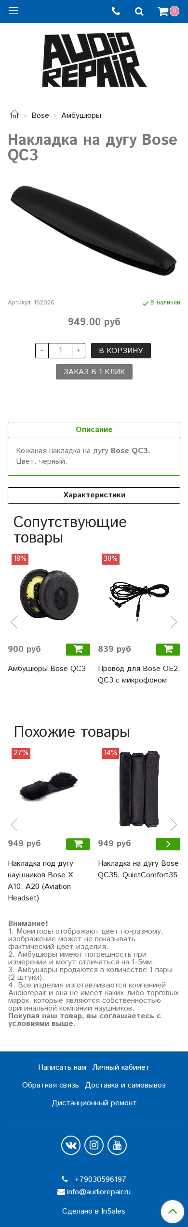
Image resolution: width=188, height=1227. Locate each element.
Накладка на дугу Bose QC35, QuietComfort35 (138, 869)
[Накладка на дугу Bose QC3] (94, 231)
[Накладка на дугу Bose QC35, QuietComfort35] (139, 789)
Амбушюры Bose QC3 (47, 668)
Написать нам (62, 1067)
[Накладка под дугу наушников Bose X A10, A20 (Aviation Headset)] (49, 789)
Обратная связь (50, 1085)
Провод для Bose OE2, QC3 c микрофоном (139, 674)
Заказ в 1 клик (94, 372)
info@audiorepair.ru (99, 1192)
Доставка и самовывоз (125, 1085)
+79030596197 (99, 1179)
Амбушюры (81, 115)
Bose (40, 115)
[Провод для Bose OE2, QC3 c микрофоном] (139, 595)
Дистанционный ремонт (94, 1103)
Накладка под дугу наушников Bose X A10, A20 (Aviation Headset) (40, 881)
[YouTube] (117, 1145)
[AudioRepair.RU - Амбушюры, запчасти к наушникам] (94, 57)
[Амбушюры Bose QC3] (49, 595)
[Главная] (14, 115)
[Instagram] (94, 1145)
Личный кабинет (121, 1067)
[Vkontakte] (71, 1145)
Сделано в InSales (93, 1211)
